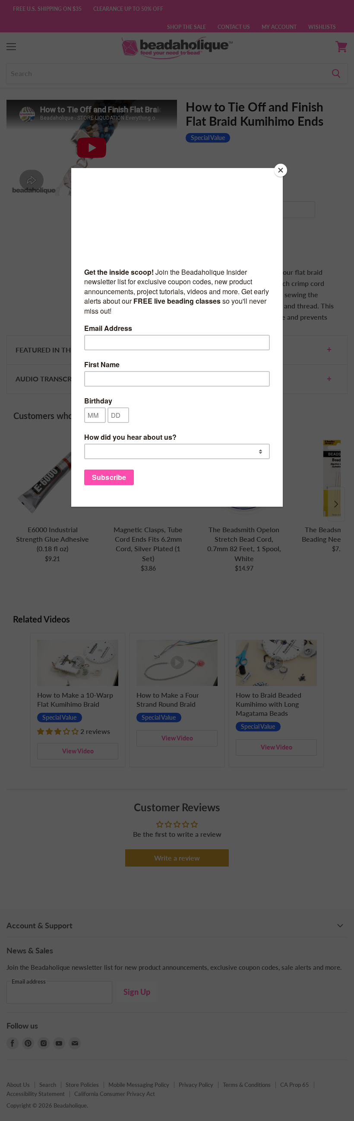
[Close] (280, 170)
